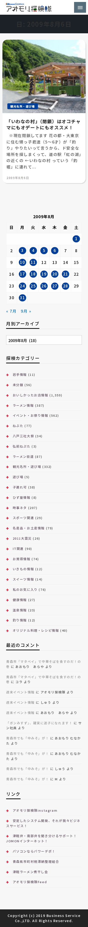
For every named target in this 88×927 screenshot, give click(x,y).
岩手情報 (20, 374)
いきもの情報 (23, 569)
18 (33, 274)
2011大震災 (22, 538)
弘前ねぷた (22, 446)
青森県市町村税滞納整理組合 (36, 861)
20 (54, 274)
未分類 (18, 384)
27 (54, 286)
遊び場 (18, 477)
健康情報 (20, 599)
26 (43, 286)
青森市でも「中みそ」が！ (27, 738)
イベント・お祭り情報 (30, 415)
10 (22, 262)
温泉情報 (20, 610)
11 (33, 262)
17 (22, 274)
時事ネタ (20, 507)
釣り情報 (20, 620)
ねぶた (18, 425)
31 (22, 297)
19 (43, 274)
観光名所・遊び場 (22, 106)
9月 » (26, 311)
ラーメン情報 (23, 405)
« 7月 (11, 311)
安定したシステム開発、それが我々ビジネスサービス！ (43, 823)
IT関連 (18, 548)
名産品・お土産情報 (29, 528)
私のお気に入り (25, 589)
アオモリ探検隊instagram (35, 810)
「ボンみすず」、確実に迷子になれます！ (39, 723)
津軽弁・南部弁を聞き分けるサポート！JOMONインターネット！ (41, 838)
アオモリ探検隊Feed (30, 881)
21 (65, 274)
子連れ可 (20, 487)
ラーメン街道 (23, 456)
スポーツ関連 (23, 517)
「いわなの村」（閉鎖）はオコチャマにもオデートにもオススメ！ (43, 124)
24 (22, 286)
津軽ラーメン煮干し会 (30, 871)
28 (65, 286)
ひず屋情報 (22, 497)
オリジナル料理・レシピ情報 (36, 630)
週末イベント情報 (20, 692)
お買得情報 (22, 559)
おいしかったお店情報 (30, 395)
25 (33, 286)
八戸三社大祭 (23, 436)
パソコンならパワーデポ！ (34, 851)
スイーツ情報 (23, 579)
